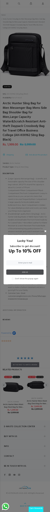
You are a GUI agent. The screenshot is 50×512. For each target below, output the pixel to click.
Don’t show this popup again (26, 278)
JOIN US (25, 272)
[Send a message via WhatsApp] (5, 506)
